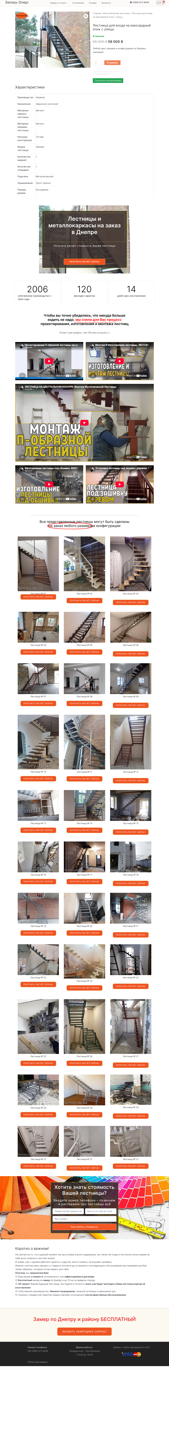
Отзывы (93, 3)
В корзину (112, 62)
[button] (86, 16)
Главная (97, 13)
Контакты (106, 3)
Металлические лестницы (116, 13)
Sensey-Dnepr (17, 2)
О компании (78, 3)
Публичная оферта (37, 1362)
